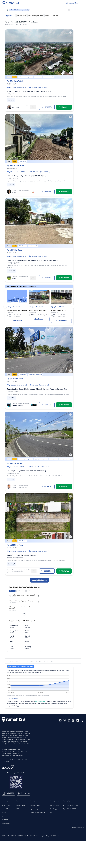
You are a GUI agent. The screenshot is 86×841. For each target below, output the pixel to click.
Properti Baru (21, 16)
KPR (17, 809)
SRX (51, 812)
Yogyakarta (41, 661)
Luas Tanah (55, 16)
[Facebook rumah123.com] (60, 720)
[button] (36, 10)
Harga (47, 16)
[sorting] (15, 15)
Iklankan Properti (21, 805)
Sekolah (30, 591)
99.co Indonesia (54, 805)
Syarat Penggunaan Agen (38, 812)
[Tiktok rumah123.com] (82, 720)
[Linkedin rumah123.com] (77, 720)
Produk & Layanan (7, 809)
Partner (4, 812)
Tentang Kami (6, 805)
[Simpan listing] (70, 32)
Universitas (21, 591)
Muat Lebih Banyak (39, 580)
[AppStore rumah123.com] (8, 793)
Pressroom (5, 820)
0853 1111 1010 (19, 755)
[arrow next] (70, 52)
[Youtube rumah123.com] (73, 720)
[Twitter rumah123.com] (64, 720)
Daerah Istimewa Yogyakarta (28, 661)
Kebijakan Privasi (35, 805)
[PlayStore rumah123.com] (23, 793)
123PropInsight (6, 823)
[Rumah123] (11, 3)
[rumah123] (13, 719)
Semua (12, 591)
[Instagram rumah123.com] (69, 720)
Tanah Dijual (15, 661)
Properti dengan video (35, 16)
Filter (9, 16)
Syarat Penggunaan (36, 809)
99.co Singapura (54, 809)
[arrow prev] (9, 52)
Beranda (7, 661)
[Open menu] (82, 3)
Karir (3, 816)
